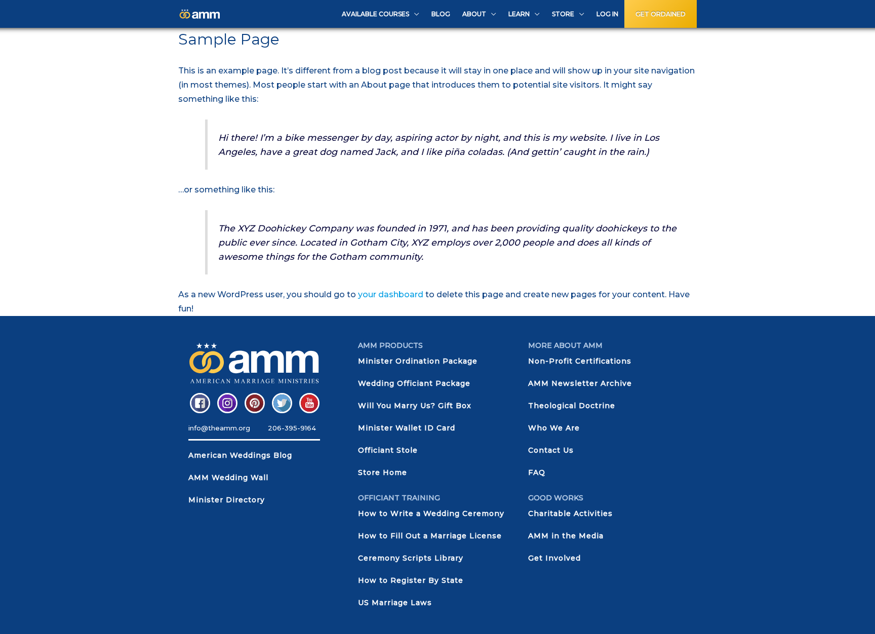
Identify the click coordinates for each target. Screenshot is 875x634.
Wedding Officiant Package (414, 383)
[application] (414, 14)
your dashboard (390, 294)
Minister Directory (226, 499)
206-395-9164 (292, 428)
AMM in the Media (566, 535)
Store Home (382, 472)
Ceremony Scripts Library (410, 558)
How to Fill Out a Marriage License (430, 535)
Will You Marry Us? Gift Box (414, 405)
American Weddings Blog (240, 455)
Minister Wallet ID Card (406, 427)
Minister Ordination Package (418, 361)
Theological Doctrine (571, 405)
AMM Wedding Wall (228, 477)
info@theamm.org (219, 428)
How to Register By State (410, 580)
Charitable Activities (570, 513)
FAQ (536, 472)
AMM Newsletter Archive (580, 383)
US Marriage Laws (395, 602)
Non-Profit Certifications (579, 361)
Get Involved (554, 558)
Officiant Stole (388, 450)
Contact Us (551, 450)
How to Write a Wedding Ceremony (431, 513)
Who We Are (554, 427)
